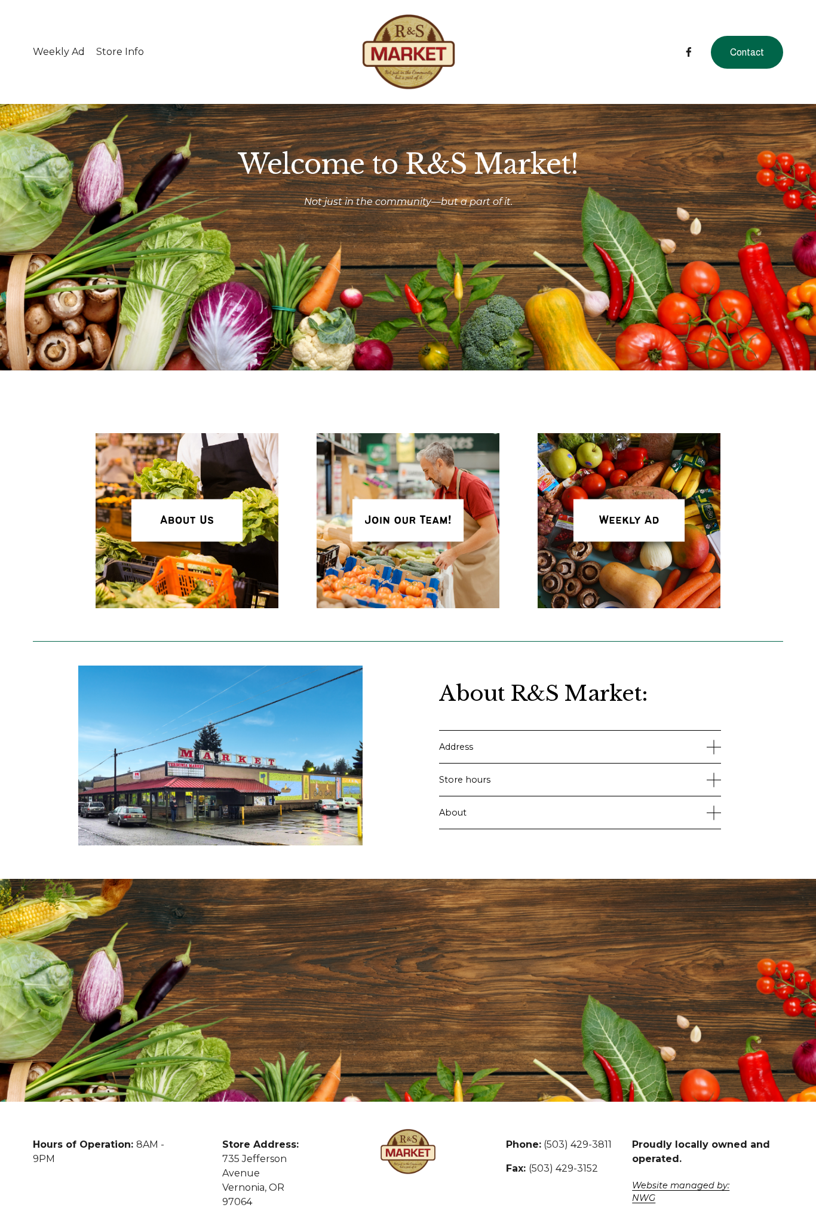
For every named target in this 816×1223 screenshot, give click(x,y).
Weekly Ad (59, 51)
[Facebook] (689, 52)
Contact (747, 52)
